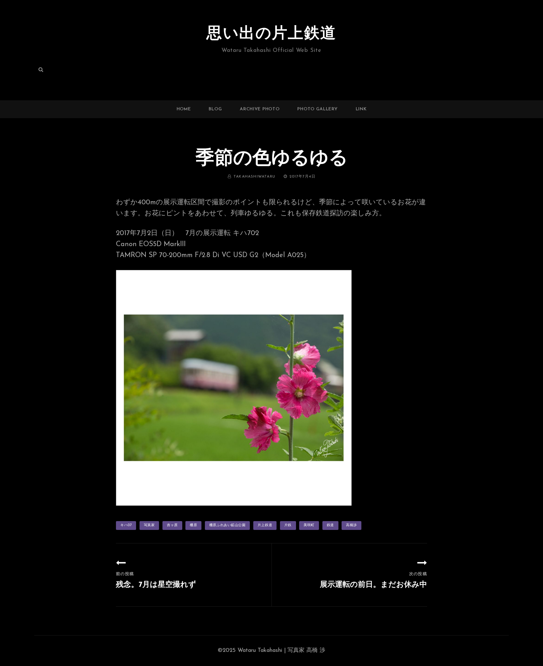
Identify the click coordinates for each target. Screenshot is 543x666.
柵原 (193, 525)
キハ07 (126, 525)
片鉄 (288, 525)
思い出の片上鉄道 (271, 34)
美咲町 (309, 525)
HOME (184, 109)
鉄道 (330, 525)
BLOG (215, 109)
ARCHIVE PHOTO (259, 109)
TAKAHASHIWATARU (254, 177)
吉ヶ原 (172, 525)
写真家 (149, 525)
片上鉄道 (265, 525)
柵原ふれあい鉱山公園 (227, 525)
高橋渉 (351, 525)
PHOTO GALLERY (317, 109)
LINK (361, 109)
